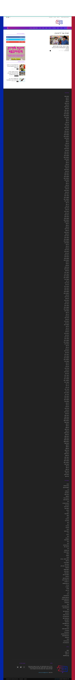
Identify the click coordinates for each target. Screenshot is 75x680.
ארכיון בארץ (67, 621)
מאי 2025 (67, 122)
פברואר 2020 (66, 232)
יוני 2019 (67, 246)
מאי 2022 (67, 185)
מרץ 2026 (67, 105)
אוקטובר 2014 (66, 324)
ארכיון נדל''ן (67, 630)
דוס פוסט (67, 560)
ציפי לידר (67, 585)
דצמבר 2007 (66, 457)
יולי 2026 (67, 98)
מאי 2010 (67, 406)
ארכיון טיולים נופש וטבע (65, 634)
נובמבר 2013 (66, 338)
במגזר (68, 604)
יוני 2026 (67, 99)
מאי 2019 (67, 248)
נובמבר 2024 (66, 132)
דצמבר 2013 (66, 336)
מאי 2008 (67, 448)
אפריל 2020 (67, 228)
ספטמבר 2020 (66, 220)
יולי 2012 (67, 363)
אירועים (67, 510)
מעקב (8, 39)
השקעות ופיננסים (66, 487)
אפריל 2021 (67, 207)
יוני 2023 (67, 162)
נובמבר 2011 (66, 377)
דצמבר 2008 (66, 436)
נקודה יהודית (67, 564)
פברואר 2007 (66, 474)
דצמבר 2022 (66, 173)
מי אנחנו (58, 17)
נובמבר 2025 (66, 112)
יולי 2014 (67, 326)
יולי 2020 (67, 223)
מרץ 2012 (67, 370)
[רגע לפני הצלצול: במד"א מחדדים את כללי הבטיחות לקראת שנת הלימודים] (22, 73)
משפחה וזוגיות (66, 539)
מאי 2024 (67, 143)
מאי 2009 (67, 427)
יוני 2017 (67, 281)
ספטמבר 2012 (66, 359)
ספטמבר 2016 (66, 293)
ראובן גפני (67, 586)
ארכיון (68, 593)
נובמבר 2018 (66, 256)
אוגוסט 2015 (66, 310)
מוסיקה (67, 553)
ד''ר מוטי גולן (67, 581)
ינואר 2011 (67, 394)
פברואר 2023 (66, 169)
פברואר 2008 (66, 453)
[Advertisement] (40, 8)
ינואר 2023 (67, 171)
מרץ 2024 (67, 146)
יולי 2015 (67, 312)
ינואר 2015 (67, 322)
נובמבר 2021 (66, 195)
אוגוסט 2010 (66, 401)
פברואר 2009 (66, 432)
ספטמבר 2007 (66, 462)
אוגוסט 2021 (66, 200)
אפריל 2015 (67, 317)
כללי (17, 81)
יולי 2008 (67, 445)
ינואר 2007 (67, 476)
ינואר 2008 (67, 455)
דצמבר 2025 (66, 110)
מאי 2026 (67, 101)
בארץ (68, 511)
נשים (46, 28)
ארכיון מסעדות (66, 600)
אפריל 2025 (67, 124)
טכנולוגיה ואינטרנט (66, 503)
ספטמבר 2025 (66, 115)
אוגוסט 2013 (66, 343)
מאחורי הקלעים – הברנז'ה (34, 28)
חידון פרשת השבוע (66, 578)
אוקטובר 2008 (66, 439)
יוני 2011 (67, 385)
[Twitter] (8, 17)
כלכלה (50, 28)
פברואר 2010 (66, 411)
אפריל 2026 (67, 103)
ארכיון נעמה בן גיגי (66, 616)
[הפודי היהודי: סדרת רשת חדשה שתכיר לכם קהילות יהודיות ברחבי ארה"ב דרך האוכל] (59, 40)
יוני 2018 (67, 263)
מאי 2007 (67, 469)
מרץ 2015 (67, 319)
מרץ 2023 (67, 167)
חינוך (68, 501)
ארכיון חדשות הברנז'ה (65, 606)
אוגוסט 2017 (66, 279)
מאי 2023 (67, 164)
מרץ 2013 (67, 349)
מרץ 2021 (67, 209)
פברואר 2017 (66, 286)
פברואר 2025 (66, 127)
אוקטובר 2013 (66, 340)
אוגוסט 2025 (66, 117)
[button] (7, 28)
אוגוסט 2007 (66, 464)
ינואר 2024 (67, 150)
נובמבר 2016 (66, 289)
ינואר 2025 (67, 129)
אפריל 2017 (67, 282)
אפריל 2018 (67, 267)
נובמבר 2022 (66, 174)
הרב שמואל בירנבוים (65, 579)
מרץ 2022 (67, 188)
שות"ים (68, 588)
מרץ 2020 (67, 230)
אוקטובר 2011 (66, 378)
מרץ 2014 (67, 331)
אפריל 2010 (67, 408)
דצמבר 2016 (66, 288)
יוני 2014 (67, 328)
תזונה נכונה (67, 504)
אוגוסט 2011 (66, 382)
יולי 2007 (67, 465)
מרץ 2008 (67, 452)
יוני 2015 (67, 314)
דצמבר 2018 (66, 255)
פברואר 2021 (66, 211)
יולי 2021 (67, 202)
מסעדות (67, 555)
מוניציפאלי (67, 567)
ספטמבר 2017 (66, 277)
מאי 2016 (67, 295)
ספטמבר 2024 (66, 136)
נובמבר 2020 (66, 216)
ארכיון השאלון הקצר (65, 623)
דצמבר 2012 (66, 354)
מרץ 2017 (67, 284)
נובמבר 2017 (66, 274)
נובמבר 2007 (66, 458)
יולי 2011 (67, 384)
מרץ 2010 (67, 410)
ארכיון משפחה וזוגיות (65, 635)
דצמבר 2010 (66, 396)
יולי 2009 (67, 424)
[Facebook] (9, 17)
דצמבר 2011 (66, 375)
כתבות (68, 515)
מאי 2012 (67, 366)
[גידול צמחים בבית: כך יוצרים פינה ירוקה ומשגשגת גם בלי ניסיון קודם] (22, 68)
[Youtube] (7, 17)
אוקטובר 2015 (66, 307)
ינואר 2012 (67, 373)
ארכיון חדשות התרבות (65, 599)
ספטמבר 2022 (66, 178)
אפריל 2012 (67, 368)
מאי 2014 (67, 329)
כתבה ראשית (66, 44)
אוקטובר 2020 (66, 218)
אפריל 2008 (67, 450)
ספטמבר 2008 (66, 441)
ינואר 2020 (67, 234)
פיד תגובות (67, 653)
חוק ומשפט (67, 491)
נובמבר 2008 (66, 438)
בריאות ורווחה (67, 572)
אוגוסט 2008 (66, 443)
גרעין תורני (67, 576)
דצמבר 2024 (66, 131)
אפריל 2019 (67, 249)
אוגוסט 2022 (66, 180)
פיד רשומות (67, 652)
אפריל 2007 (67, 471)
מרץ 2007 (67, 472)
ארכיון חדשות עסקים (65, 628)
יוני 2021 (67, 204)
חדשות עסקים (66, 531)
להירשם (8, 41)
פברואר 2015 (66, 321)
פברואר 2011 (66, 392)
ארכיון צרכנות (66, 632)
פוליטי (61, 28)
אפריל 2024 (67, 145)
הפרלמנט (67, 518)
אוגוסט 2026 (66, 96)
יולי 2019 (67, 244)
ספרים (68, 557)
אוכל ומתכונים (66, 550)
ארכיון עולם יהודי (66, 595)
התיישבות (67, 496)
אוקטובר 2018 (66, 258)
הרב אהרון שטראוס (66, 583)
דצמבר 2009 (66, 415)
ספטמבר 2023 (66, 157)
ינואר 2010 (67, 413)
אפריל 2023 (67, 166)
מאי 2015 (67, 316)
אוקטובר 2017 (66, 275)
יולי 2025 (67, 119)
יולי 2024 (67, 139)
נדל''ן (68, 532)
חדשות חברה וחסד (66, 574)
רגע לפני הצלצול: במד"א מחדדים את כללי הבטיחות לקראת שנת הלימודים (13, 73)
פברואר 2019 (66, 251)
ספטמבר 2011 (66, 380)
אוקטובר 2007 (66, 460)
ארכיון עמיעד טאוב (66, 618)
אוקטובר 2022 (66, 176)
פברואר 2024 (66, 148)
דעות (58, 28)
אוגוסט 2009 (66, 422)
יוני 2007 (67, 467)
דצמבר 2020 (66, 214)
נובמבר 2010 (66, 397)
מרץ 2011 (67, 390)
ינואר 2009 (67, 434)
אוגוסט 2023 (66, 159)
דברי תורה (67, 590)
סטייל (68, 541)
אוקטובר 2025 (66, 113)
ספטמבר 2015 (66, 309)
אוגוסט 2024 (66, 138)
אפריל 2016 (67, 296)
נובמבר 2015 (66, 305)
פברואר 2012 (66, 371)
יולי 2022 (67, 181)
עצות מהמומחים (66, 485)
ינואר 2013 (67, 352)
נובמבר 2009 (66, 417)
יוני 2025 (67, 120)
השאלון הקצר (66, 513)
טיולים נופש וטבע (66, 545)
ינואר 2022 (67, 192)
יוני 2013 (67, 347)
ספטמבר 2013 (66, 342)
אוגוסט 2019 (66, 242)
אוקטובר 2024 (66, 134)
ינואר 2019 (67, 253)
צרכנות (67, 534)
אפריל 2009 (67, 429)
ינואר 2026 (67, 108)
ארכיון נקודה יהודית (66, 607)
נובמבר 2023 (66, 153)
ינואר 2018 (67, 270)
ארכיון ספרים (67, 602)
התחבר (68, 650)
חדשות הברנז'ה (66, 562)
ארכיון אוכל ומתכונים (65, 597)
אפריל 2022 (67, 187)
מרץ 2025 (67, 126)
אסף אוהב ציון (67, 50)
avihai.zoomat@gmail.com (44, 672)
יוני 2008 (67, 446)
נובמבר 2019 (66, 237)
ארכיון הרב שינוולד (66, 614)
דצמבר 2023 (66, 152)
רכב (68, 489)
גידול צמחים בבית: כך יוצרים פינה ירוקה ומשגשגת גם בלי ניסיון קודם (12, 66)
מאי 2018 (67, 265)
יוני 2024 (67, 141)
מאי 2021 (67, 206)
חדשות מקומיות (66, 569)
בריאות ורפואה (66, 506)
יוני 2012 (67, 364)
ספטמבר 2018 (66, 260)
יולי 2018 (67, 261)
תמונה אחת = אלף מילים (65, 566)
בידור (40, 28)
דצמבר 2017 (66, 272)
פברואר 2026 (66, 106)
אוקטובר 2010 (66, 399)
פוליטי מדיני (67, 520)
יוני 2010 (67, 404)
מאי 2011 (67, 387)
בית (68, 31)
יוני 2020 (67, 225)
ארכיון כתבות (67, 625)
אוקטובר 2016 (66, 291)
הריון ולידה (67, 538)
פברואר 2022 (66, 190)
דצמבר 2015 (66, 303)
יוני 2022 (67, 183)
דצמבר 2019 (66, 235)
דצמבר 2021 (66, 193)
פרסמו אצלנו (50, 17)
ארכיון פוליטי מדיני (66, 642)
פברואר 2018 (66, 268)
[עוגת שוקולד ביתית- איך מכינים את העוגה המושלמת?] (22, 80)
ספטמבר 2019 (66, 241)
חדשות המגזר (66, 28)
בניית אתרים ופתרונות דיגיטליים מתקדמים (12, 678)
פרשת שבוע (67, 492)
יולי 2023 (67, 160)
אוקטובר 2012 (66, 357)
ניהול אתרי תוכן (57, 678)
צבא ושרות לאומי (66, 499)
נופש (43, 28)
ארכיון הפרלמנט (66, 640)
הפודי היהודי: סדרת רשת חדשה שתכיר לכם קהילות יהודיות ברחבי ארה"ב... (60, 47)
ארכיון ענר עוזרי (66, 546)
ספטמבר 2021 (66, 199)
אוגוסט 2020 (66, 221)
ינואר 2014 (67, 335)
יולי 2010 (67, 403)
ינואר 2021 (67, 213)
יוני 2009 (67, 425)
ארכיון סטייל (67, 637)
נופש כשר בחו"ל (66, 498)
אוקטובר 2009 (66, 418)
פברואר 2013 (66, 350)
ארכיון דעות (67, 613)
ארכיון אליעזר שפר (66, 611)
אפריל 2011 (67, 389)
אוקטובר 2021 (66, 197)
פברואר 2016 (66, 300)
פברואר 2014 (66, 333)
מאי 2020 (67, 227)
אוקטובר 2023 (66, 155)
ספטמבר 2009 (66, 420)
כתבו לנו (55, 17)
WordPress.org (66, 655)
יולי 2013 (67, 345)
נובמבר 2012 (66, 356)
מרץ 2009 (67, 431)
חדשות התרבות (66, 552)
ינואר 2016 (67, 302)
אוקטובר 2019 (66, 239)
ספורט (68, 484)
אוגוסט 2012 (66, 361)
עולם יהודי (54, 28)
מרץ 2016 (67, 298)
